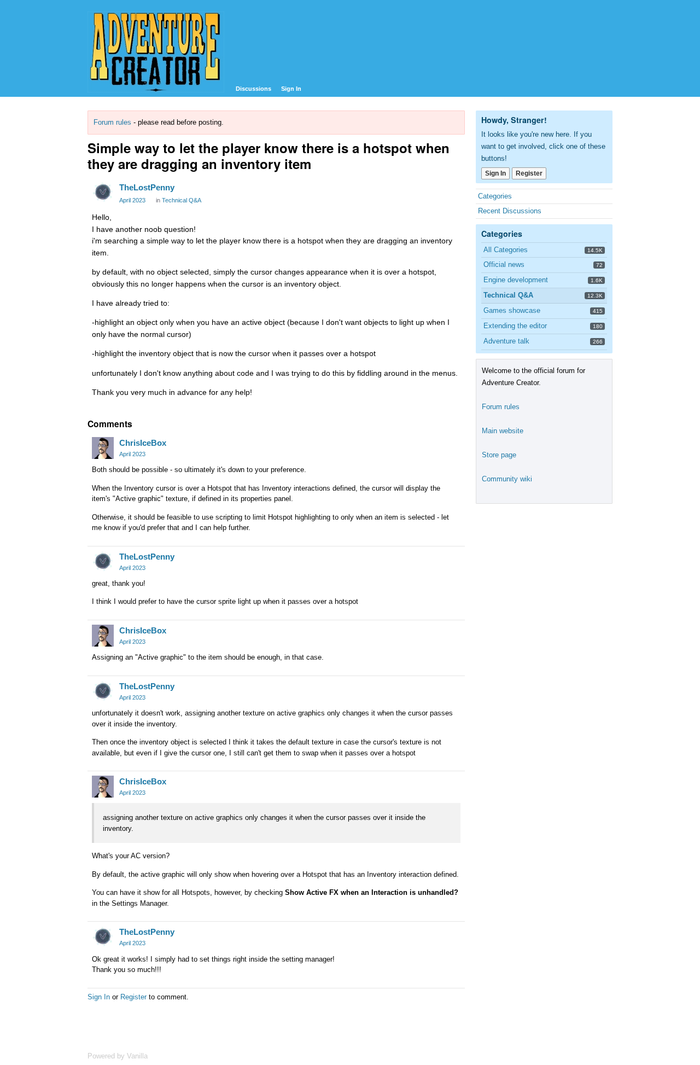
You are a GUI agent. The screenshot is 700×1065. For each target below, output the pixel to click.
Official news (503, 264)
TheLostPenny (146, 187)
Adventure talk (506, 341)
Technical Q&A (181, 200)
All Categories (505, 250)
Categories (495, 196)
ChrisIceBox (142, 442)
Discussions (253, 88)
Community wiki (507, 479)
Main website (502, 431)
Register (133, 997)
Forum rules (112, 122)
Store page (499, 455)
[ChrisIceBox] (103, 448)
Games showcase (511, 310)
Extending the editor (515, 326)
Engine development (515, 280)
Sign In (291, 88)
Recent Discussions (509, 211)
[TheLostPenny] (103, 192)
